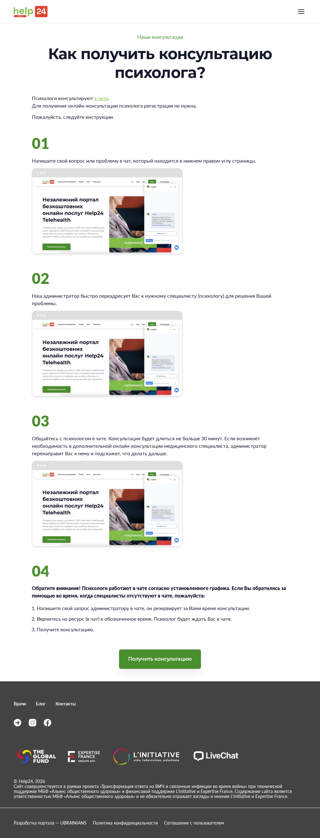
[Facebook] (47, 722)
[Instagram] (32, 722)
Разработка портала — (50, 822)
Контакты (66, 703)
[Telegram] (17, 722)
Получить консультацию (160, 659)
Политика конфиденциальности (125, 822)
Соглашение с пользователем (194, 822)
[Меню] (301, 12)
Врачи (20, 703)
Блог (41, 703)
